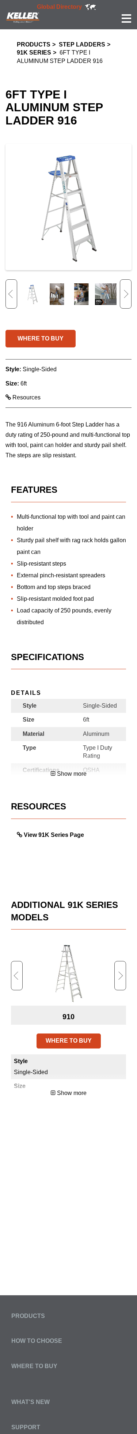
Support (25, 1427)
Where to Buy (34, 1366)
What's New (30, 1402)
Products (33, 44)
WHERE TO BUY (41, 338)
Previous (11, 294)
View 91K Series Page (54, 835)
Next (126, 294)
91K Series (34, 52)
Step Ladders (82, 44)
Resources (26, 397)
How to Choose (36, 1341)
